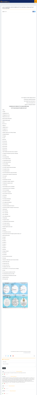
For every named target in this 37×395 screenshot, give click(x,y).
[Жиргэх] (34, 11)
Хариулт (7, 374)
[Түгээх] (33, 11)
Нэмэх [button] (4, 368)
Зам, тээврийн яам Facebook (27, 352)
